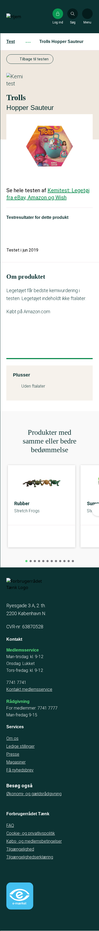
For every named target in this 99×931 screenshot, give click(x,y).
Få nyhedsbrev (20, 770)
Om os (12, 738)
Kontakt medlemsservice (29, 689)
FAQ (10, 825)
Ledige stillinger (20, 746)
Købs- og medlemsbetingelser (34, 841)
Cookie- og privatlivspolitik (30, 833)
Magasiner (16, 762)
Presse (12, 754)
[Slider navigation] (26, 561)
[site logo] (23, 16)
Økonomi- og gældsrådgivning (34, 793)
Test (10, 41)
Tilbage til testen (34, 59)
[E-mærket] (19, 895)
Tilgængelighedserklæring (29, 857)
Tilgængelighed (20, 849)
